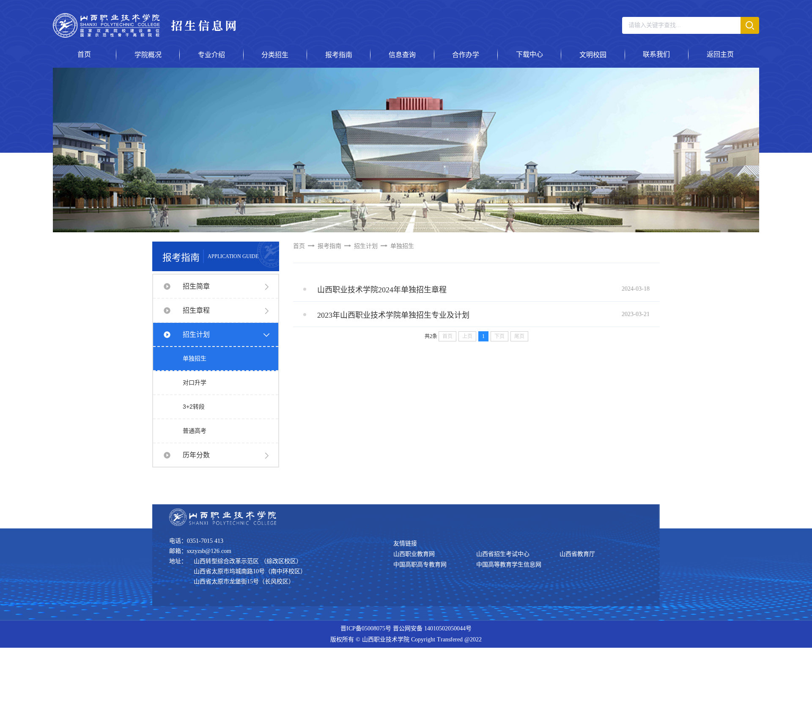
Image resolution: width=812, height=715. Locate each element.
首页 (299, 246)
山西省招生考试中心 (502, 554)
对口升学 (194, 382)
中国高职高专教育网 (420, 564)
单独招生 (194, 358)
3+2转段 (194, 406)
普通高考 (194, 430)
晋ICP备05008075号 (365, 628)
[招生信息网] (144, 35)
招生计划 (196, 334)
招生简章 (196, 286)
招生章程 (196, 310)
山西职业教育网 (414, 554)
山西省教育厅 (577, 554)
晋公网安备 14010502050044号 (432, 628)
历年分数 (196, 455)
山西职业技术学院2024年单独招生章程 (382, 290)
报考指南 (329, 246)
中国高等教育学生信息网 (508, 564)
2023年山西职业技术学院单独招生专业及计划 (393, 315)
